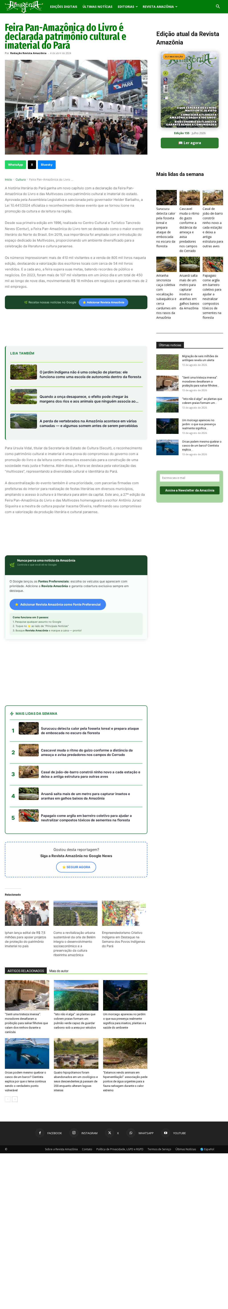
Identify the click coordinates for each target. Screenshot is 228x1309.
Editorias (126, 6)
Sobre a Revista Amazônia (61, 1149)
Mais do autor (59, 971)
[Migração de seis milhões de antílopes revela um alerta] (167, 362)
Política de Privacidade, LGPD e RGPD (119, 1149)
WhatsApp (15, 164)
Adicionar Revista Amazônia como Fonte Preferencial (60, 604)
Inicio (8, 179)
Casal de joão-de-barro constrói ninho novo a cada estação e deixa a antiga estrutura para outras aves (213, 227)
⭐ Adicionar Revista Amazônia (103, 302)
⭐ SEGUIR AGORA (76, 867)
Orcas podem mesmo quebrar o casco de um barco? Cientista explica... (201, 445)
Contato (87, 1149)
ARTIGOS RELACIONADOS (26, 971)
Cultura (21, 179)
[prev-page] (7, 1099)
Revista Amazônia (158, 6)
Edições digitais (63, 6)
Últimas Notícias (97, 6)
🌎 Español (207, 1149)
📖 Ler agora (189, 142)
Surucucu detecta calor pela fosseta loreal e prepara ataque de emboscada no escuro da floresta (165, 227)
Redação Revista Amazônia (28, 53)
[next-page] (15, 1099)
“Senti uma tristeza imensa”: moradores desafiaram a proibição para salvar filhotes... (200, 381)
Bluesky (47, 164)
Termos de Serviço (159, 1149)
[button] (217, 7)
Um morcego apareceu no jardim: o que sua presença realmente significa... (199, 424)
